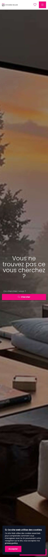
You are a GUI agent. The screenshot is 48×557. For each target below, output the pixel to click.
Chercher (25, 297)
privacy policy (11, 543)
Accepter (13, 548)
